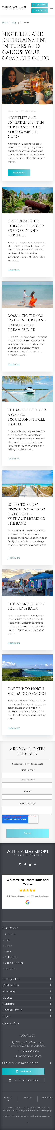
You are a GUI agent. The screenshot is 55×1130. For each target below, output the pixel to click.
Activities (31, 111)
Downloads (47, 1097)
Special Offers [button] (12, 1010)
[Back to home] (14, 8)
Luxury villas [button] (11, 979)
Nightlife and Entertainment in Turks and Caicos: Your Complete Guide (26, 127)
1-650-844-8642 (30, 1051)
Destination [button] (11, 985)
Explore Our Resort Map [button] (20, 1063)
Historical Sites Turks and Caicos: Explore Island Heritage (26, 228)
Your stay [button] (9, 991)
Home (5, 22)
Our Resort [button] (10, 928)
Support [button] (8, 1003)
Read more (19, 172)
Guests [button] (7, 997)
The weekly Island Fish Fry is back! (26, 606)
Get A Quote (40, 10)
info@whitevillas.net (29, 1056)
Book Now (42, 5)
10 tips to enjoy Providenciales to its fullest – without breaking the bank (26, 514)
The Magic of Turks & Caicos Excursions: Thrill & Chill (27, 417)
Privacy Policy (18, 1110)
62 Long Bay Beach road (29, 1042)
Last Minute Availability (25, 1080)
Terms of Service (37, 1110)
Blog (14, 22)
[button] (51, 8)
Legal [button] (6, 1016)
